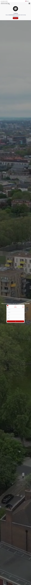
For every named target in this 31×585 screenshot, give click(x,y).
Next (15, 321)
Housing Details (23, 307)
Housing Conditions (15, 307)
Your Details (8, 307)
